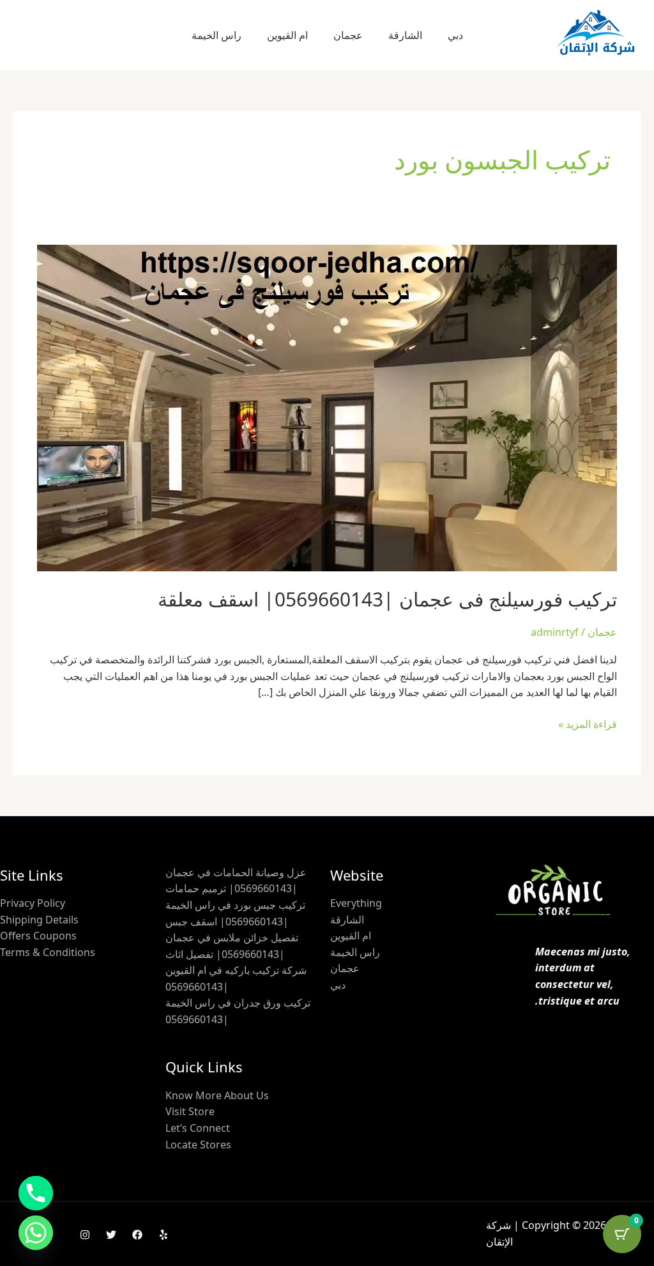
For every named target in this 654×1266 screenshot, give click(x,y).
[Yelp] (163, 1235)
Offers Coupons (38, 936)
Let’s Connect (197, 1128)
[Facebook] (137, 1235)
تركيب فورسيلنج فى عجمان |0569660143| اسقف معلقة (387, 599)
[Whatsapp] (36, 1233)
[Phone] (36, 1193)
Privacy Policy (32, 903)
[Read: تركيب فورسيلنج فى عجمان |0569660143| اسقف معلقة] (326, 407)
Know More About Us (217, 1095)
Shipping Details (39, 920)
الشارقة (405, 35)
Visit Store (190, 1111)
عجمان (348, 35)
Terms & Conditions (47, 952)
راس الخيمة (216, 35)
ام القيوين (287, 35)
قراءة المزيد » (587, 723)
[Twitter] (111, 1235)
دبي (455, 35)
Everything (356, 903)
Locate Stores (198, 1145)
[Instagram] (85, 1235)
